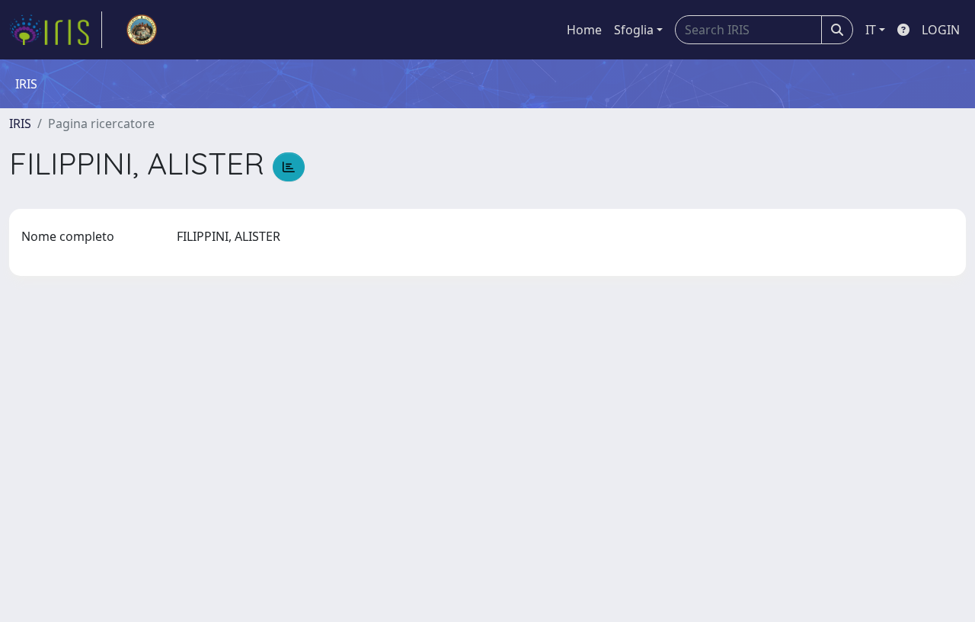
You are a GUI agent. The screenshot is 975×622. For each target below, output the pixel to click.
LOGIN (941, 29)
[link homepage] (55, 29)
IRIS (20, 123)
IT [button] (870, 29)
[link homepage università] (141, 29)
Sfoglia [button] (634, 29)
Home (584, 29)
